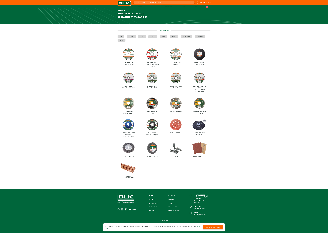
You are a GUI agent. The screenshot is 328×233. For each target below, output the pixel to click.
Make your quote (204, 2)
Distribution (153, 207)
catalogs (180, 7)
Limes (173, 36)
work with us (172, 203)
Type (121, 40)
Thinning (200, 36)
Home (151, 195)
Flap (163, 36)
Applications (153, 203)
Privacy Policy (173, 207)
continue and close (213, 227)
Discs (152, 36)
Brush (131, 36)
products (138, 7)
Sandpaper (186, 36)
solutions (153, 7)
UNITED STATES (164, 221)
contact (193, 7)
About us (168, 7)
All (121, 36)
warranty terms (173, 211)
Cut (142, 36)
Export (151, 211)
